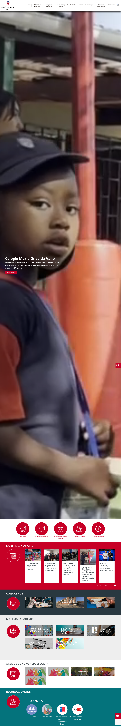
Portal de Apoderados (101, 5)
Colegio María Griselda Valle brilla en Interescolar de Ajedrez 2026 (50, 566)
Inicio (29, 4)
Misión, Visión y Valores (60, 5)
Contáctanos (111, 4)
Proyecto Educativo (49, 5)
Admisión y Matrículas (37, 5)
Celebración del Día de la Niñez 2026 (32, 565)
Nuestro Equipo (89, 4)
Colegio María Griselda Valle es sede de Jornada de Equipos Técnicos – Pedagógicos (69, 567)
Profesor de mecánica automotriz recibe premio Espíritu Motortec (106, 566)
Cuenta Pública (71, 4)
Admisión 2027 (11, 272)
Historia (80, 4)
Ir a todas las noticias (105, 585)
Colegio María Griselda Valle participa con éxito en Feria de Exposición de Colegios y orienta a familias (88, 572)
